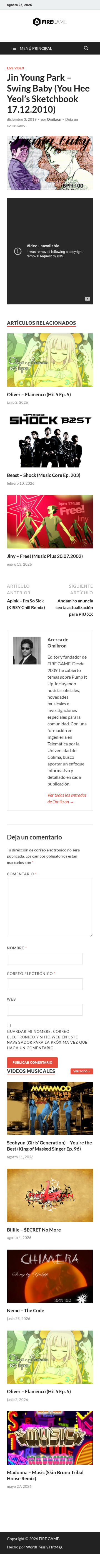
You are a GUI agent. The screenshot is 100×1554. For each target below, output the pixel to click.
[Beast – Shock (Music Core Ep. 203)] (50, 442)
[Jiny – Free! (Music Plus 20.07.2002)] (50, 523)
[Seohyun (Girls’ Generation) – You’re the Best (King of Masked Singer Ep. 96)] (50, 1107)
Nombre (17, 948)
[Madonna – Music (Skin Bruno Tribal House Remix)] (50, 1437)
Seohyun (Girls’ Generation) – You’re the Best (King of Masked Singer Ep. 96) (49, 1146)
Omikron (54, 119)
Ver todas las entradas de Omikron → (67, 798)
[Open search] (86, 48)
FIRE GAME (49, 1538)
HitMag (55, 1547)
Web (11, 999)
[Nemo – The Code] (50, 1275)
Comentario (22, 874)
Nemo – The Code (25, 1310)
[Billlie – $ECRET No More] (50, 1194)
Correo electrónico (31, 973)
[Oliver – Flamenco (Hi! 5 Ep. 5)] (50, 361)
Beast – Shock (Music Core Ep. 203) (43, 475)
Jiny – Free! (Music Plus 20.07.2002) (45, 556)
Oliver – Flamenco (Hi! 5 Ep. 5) (39, 394)
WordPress (36, 1547)
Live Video (15, 68)
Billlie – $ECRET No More (34, 1230)
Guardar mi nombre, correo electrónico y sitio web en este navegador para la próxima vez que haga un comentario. (47, 1039)
